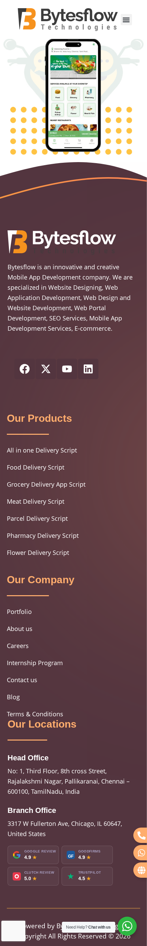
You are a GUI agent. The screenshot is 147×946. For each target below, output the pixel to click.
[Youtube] (67, 369)
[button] (126, 19)
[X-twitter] (46, 369)
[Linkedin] (88, 369)
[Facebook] (24, 369)
